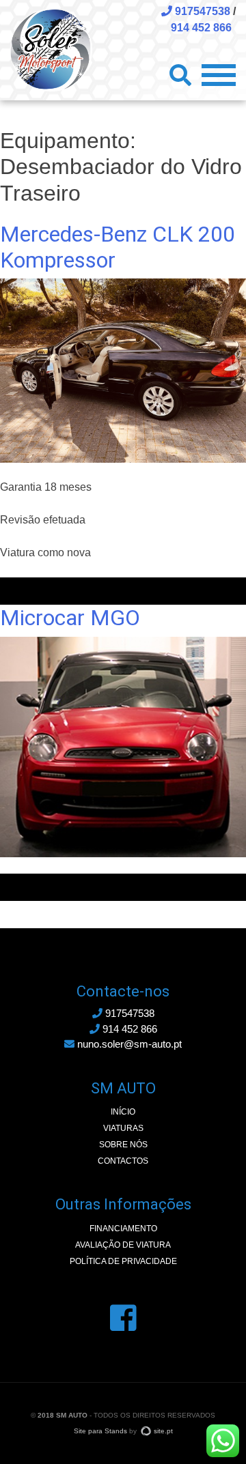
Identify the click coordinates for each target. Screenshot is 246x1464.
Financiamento (123, 1228)
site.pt (163, 1431)
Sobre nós (123, 1144)
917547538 (201, 11)
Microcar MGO (70, 618)
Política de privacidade (123, 1261)
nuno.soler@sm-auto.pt (128, 1044)
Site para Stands (100, 1431)
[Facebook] (123, 1318)
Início (123, 1112)
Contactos (123, 1161)
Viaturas (123, 1128)
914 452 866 (201, 27)
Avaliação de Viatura (123, 1245)
